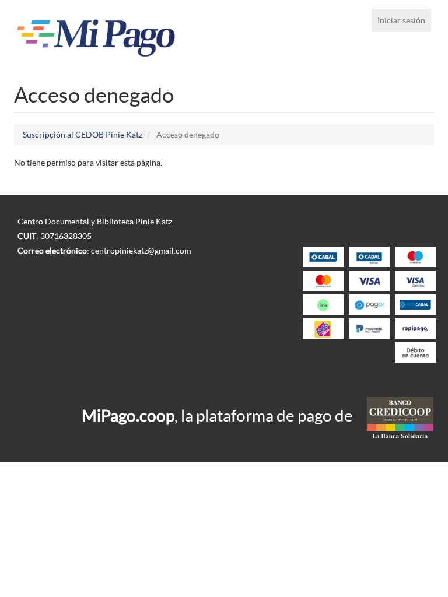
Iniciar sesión (401, 20)
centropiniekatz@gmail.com (141, 250)
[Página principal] (96, 35)
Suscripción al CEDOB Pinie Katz (82, 134)
